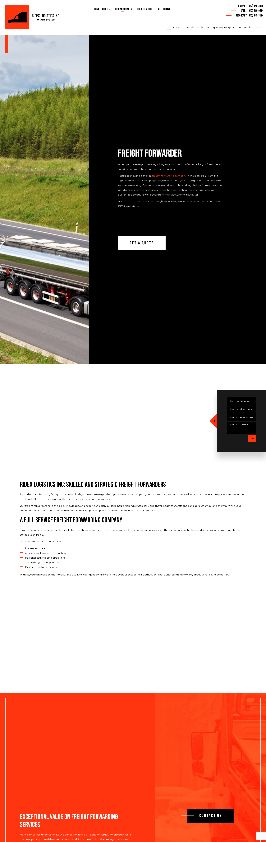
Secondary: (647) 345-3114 (249, 15)
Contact (167, 9)
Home (96, 9)
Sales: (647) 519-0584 (252, 11)
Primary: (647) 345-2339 (250, 6)
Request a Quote (145, 9)
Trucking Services (122, 9)
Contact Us (210, 815)
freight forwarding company (169, 175)
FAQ (158, 9)
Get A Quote (142, 242)
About (105, 9)
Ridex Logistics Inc (45, 16)
